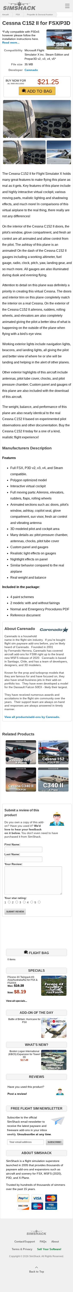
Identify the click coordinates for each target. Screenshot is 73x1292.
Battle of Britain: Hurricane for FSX (24, 1020)
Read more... (10, 42)
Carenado (31, 70)
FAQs (43, 1241)
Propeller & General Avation (40, 14)
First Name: (12, 844)
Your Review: (13, 864)
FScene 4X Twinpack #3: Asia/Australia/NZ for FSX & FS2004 (23, 980)
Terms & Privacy (22, 1249)
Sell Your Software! (49, 1249)
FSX (18, 14)
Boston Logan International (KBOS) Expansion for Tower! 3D (24, 1054)
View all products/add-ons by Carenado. (32, 717)
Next (65, 120)
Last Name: (12, 854)
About (55, 1241)
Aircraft (5, 14)
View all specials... (16, 1001)
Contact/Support (24, 1241)
